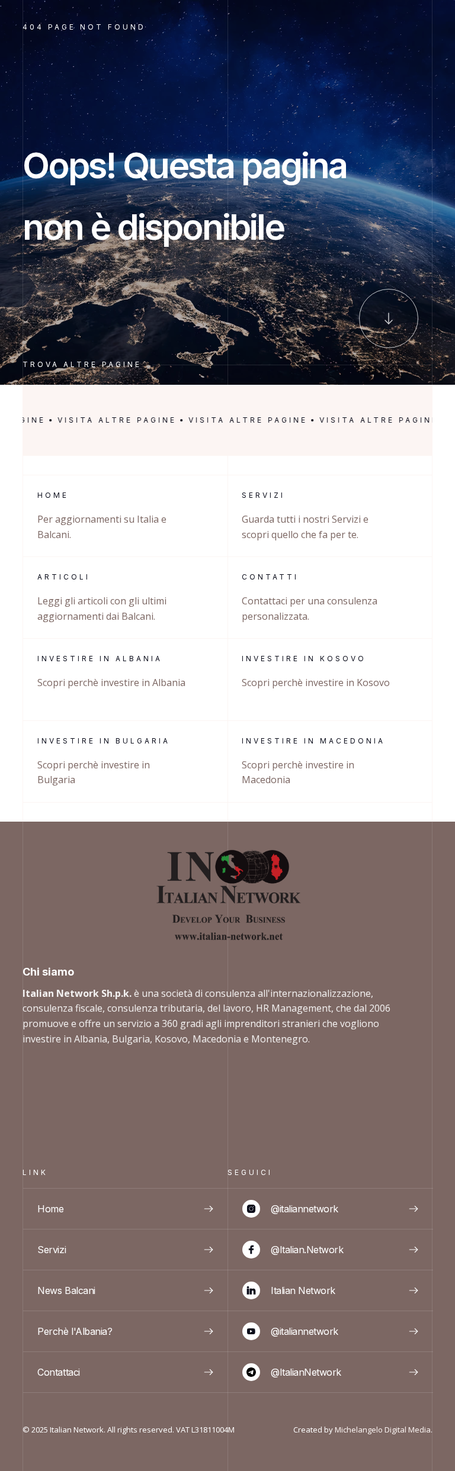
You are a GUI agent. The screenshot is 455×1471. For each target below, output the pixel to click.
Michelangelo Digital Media (383, 1429)
